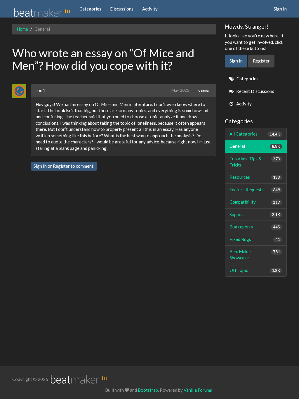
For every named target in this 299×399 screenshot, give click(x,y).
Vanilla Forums (198, 390)
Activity (150, 8)
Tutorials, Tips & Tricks (255, 161)
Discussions (121, 8)
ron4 (40, 90)
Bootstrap (148, 390)
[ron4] (21, 91)
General (204, 90)
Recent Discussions (254, 91)
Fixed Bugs (255, 239)
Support (255, 214)
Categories (90, 8)
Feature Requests (255, 189)
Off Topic (255, 270)
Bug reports (255, 226)
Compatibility (255, 201)
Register (61, 166)
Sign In (280, 8)
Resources (255, 177)
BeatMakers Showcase (255, 254)
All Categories (255, 133)
